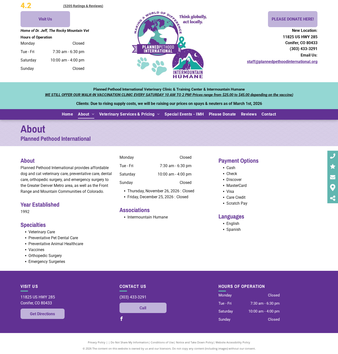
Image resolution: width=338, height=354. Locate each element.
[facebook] (121, 319)
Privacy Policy (96, 342)
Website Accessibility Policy (233, 342)
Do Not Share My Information (129, 342)
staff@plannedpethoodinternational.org (282, 61)
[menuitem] (67, 114)
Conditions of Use (162, 342)
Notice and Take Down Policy (194, 342)
